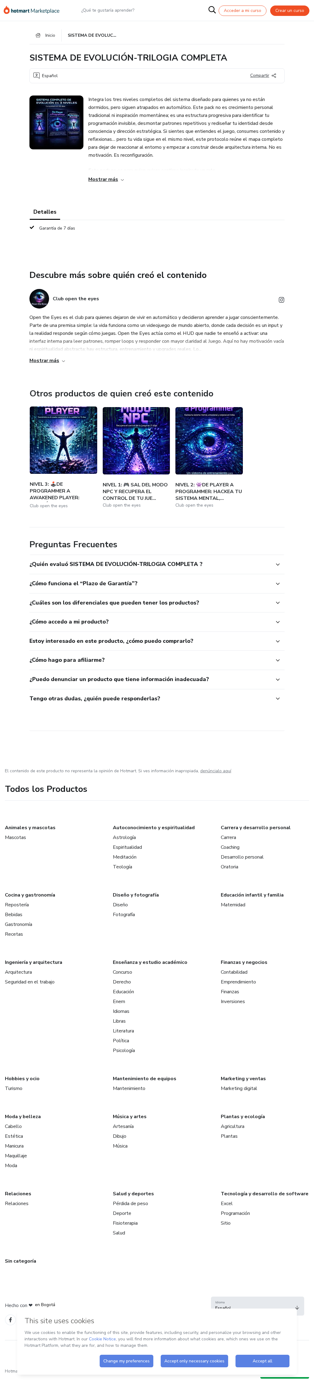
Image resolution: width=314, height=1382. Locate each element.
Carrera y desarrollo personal (256, 827)
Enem (119, 1001)
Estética (14, 1136)
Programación (235, 1213)
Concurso (122, 972)
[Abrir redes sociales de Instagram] (281, 301)
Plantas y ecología (243, 1116)
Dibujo (119, 1136)
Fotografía (124, 914)
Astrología (124, 837)
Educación (123, 991)
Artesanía (123, 1126)
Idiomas (121, 1011)
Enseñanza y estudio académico (150, 962)
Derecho (122, 982)
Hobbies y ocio (22, 1078)
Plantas (229, 1136)
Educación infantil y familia (252, 895)
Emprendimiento (238, 982)
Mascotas (15, 837)
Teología (122, 866)
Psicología (124, 1050)
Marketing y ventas (243, 1078)
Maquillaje (16, 1155)
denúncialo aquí (215, 771)
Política (121, 1040)
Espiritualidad (127, 847)
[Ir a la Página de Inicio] (34, 10)
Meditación (124, 857)
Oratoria (229, 866)
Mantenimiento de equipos (144, 1078)
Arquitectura (18, 972)
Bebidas (13, 914)
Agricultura (232, 1126)
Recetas (14, 934)
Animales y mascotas (30, 827)
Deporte (122, 1213)
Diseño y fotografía (136, 895)
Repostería (17, 904)
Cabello (13, 1126)
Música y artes (130, 1116)
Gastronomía (18, 924)
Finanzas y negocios (244, 962)
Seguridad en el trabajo (30, 982)
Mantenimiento (129, 1088)
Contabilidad (234, 972)
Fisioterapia (125, 1223)
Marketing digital (239, 1088)
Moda (11, 1165)
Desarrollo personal (242, 857)
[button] (150, 564)
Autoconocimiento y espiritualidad (154, 827)
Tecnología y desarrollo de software (264, 1193)
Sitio (226, 1223)
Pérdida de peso (130, 1203)
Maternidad (233, 904)
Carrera (228, 837)
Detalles (44, 211)
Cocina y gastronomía (30, 895)
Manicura (14, 1146)
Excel (227, 1203)
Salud (119, 1233)
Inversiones (233, 1001)
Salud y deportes (133, 1193)
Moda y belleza (23, 1116)
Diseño (120, 904)
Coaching (230, 847)
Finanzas (230, 991)
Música (120, 1146)
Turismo (13, 1088)
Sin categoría (20, 1261)
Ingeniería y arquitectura (33, 962)
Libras (119, 1021)
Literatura (123, 1031)
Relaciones (18, 1193)
